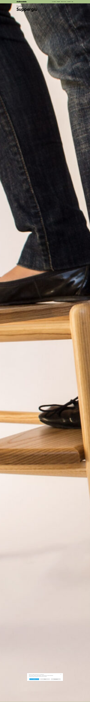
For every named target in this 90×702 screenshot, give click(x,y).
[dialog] (45, 677)
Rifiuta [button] (45, 679)
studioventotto (21, 1)
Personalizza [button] (56, 679)
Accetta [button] (34, 679)
